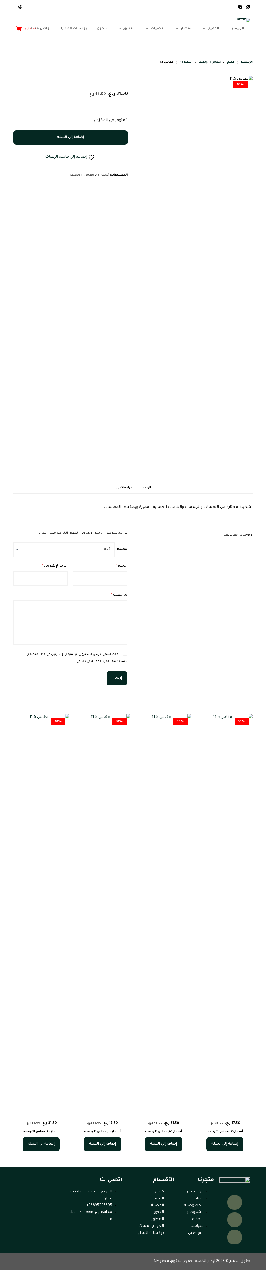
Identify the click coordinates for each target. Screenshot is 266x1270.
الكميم (213, 28)
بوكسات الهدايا (74, 28)
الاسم (121, 566)
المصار (186, 28)
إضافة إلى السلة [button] (224, 1144)
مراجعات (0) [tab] (123, 487)
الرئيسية (237, 28)
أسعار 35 (236, 1131)
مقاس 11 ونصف (82, 175)
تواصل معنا (41, 28)
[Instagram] (240, 7)
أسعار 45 (102, 175)
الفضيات (158, 28)
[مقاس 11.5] (224, 909)
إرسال (117, 678)
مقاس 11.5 (225, 1114)
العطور (130, 28)
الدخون (102, 28)
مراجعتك (119, 595)
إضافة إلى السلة (70, 137)
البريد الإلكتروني (55, 566)
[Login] (20, 7)
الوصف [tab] (146, 487)
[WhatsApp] (248, 7)
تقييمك (121, 549)
